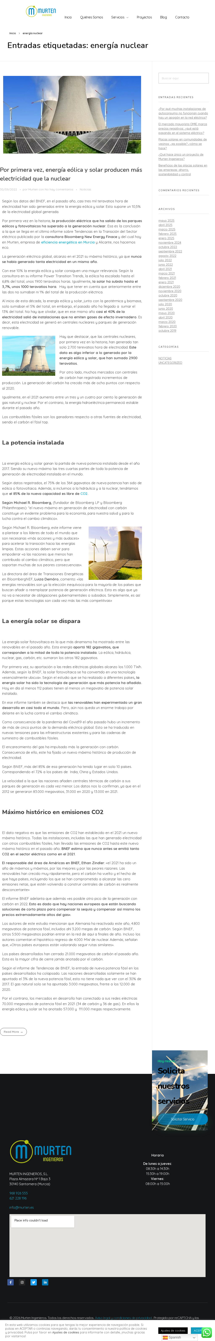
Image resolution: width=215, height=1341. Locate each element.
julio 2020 (165, 304)
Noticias (85, 189)
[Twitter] (33, 1282)
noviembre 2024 (170, 243)
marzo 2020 (167, 322)
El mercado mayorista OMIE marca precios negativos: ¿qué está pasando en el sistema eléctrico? (183, 128)
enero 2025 (166, 238)
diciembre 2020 (169, 287)
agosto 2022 (167, 256)
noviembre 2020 (170, 291)
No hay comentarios (59, 189)
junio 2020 (166, 309)
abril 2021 (165, 269)
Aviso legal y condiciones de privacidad (123, 1318)
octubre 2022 (168, 247)
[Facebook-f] (10, 1282)
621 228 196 (17, 1198)
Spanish (174, 1337)
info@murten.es (21, 1207)
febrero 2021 (167, 278)
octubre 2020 (168, 295)
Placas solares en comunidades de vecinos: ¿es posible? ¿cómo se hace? (183, 144)
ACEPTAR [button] (200, 1330)
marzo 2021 (167, 273)
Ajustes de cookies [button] (173, 1330)
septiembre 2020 (170, 300)
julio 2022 (165, 260)
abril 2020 (166, 317)
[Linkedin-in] (45, 1282)
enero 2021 (166, 282)
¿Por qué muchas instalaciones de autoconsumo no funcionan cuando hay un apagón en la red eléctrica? (183, 113)
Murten (33, 189)
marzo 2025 (167, 229)
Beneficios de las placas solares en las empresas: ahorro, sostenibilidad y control (183, 170)
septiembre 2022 (170, 251)
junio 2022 (166, 265)
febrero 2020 (168, 326)
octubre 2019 (167, 331)
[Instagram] (22, 1282)
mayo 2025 (166, 220)
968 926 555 (18, 1193)
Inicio (12, 33)
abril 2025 (165, 225)
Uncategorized (170, 363)
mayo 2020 (167, 313)
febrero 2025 (168, 234)
